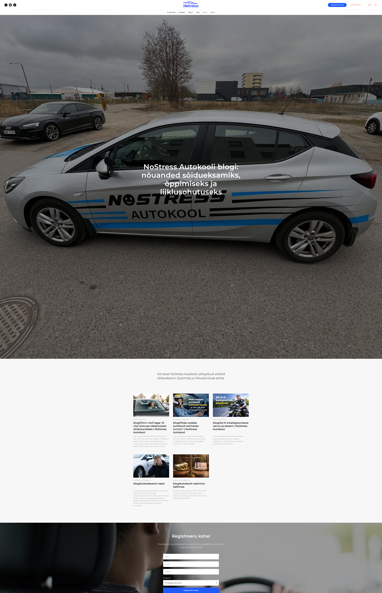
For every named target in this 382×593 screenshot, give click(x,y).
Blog (205, 12)
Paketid (167, 578)
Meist (190, 12)
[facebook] (5, 4)
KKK (198, 12)
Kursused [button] (171, 12)
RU (376, 5)
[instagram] (10, 4)
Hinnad (182, 12)
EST (370, 5)
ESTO (213, 12)
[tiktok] (14, 4)
